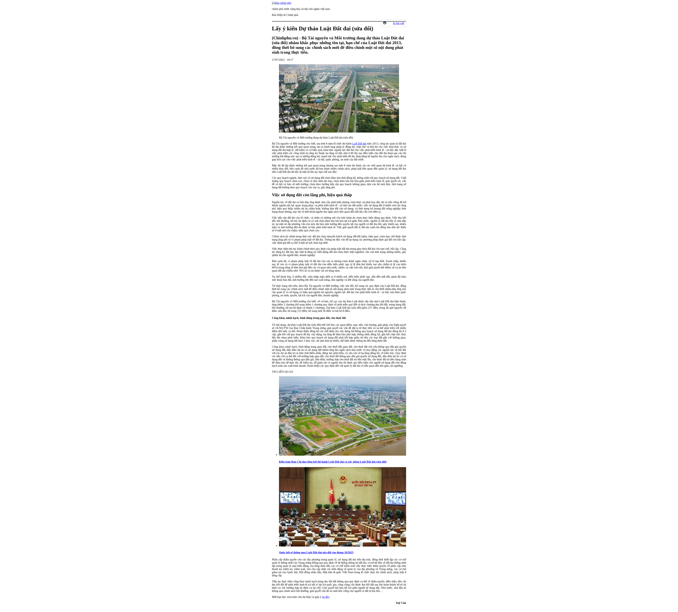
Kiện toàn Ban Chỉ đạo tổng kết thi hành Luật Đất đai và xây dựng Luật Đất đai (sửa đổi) (332, 461)
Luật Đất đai (359, 143)
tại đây (325, 596)
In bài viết (398, 23)
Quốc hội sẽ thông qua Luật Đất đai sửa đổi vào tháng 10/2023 (316, 552)
